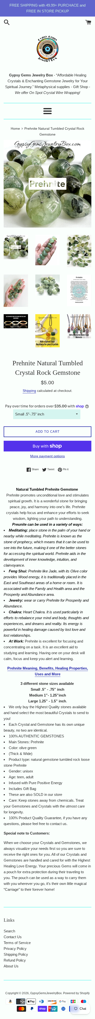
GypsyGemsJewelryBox (46, 993)
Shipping (29, 391)
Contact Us (13, 937)
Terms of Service (17, 943)
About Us (11, 966)
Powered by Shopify (76, 993)
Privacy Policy (15, 948)
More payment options (47, 456)
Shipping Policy (16, 954)
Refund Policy (15, 960)
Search (9, 931)
